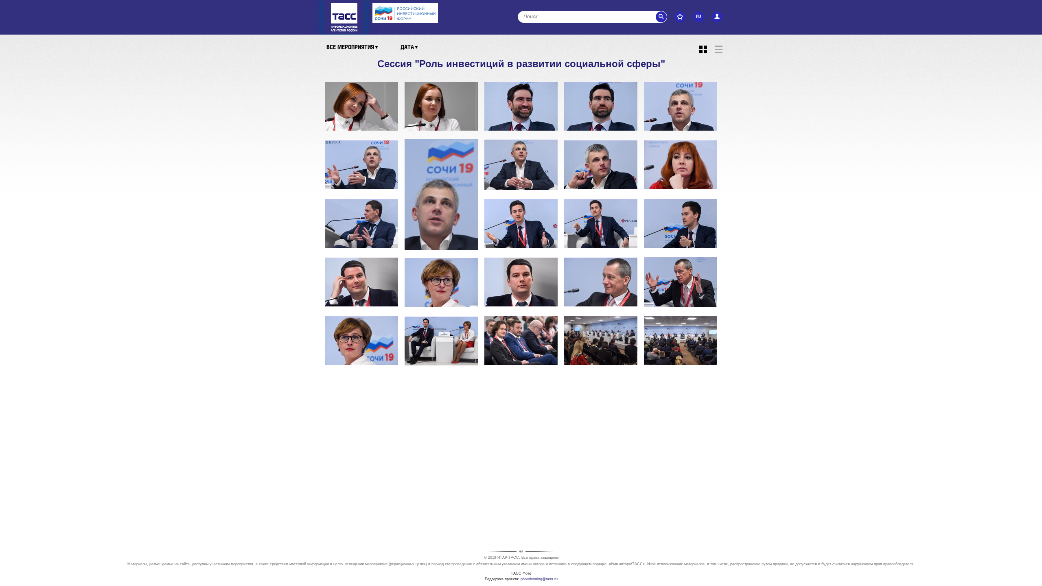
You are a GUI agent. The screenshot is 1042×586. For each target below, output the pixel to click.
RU (698, 17)
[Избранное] (679, 16)
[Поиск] (661, 16)
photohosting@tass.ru (539, 579)
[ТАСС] (344, 5)
